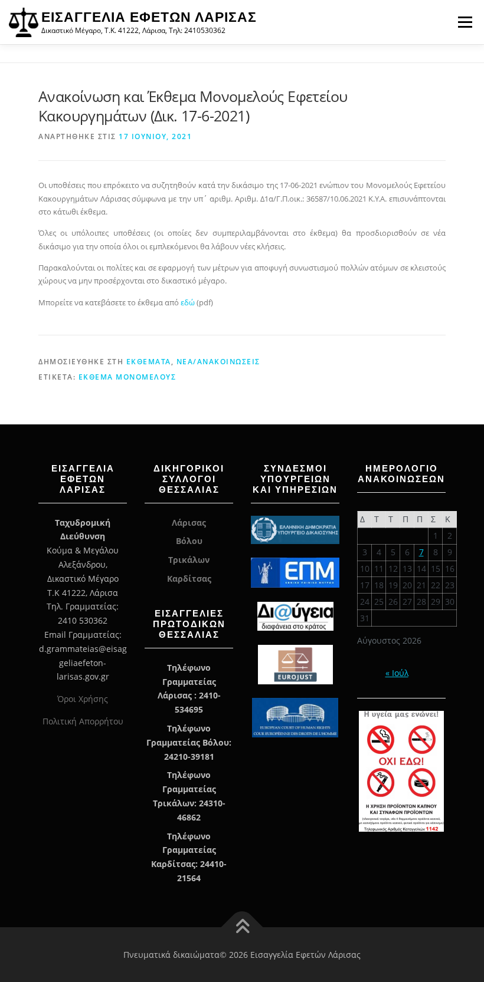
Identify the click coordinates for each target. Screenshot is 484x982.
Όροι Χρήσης (82, 698)
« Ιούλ (396, 672)
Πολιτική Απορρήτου (82, 721)
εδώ (188, 302)
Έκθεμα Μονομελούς (127, 377)
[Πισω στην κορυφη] (242, 927)
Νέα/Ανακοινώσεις (218, 362)
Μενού (464, 22)
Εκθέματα (148, 362)
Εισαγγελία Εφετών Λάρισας (149, 17)
